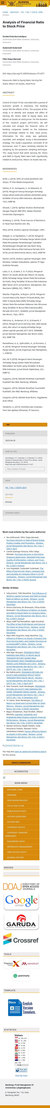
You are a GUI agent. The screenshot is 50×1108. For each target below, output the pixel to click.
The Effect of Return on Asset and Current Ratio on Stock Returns (25, 703)
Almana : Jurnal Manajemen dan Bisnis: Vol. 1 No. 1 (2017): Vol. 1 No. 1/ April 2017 (26, 666)
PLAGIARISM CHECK (16, 841)
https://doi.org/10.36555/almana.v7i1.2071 (25, 73)
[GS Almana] (21, 901)
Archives (14, 12)
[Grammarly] (21, 976)
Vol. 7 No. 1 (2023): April (32, 12)
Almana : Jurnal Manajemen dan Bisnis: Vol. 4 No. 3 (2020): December (25, 630)
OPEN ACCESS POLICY (17, 852)
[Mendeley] (30, 963)
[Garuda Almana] (21, 921)
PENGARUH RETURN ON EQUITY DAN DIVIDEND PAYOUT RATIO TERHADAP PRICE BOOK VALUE (24, 675)
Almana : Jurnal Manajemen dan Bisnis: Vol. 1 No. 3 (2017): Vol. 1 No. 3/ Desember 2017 (26, 695)
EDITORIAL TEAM (14, 789)
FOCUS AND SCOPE (15, 805)
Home (5, 12)
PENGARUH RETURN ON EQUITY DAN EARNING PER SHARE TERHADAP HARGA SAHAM (25, 689)
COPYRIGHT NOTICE (16, 827)
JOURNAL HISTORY (15, 857)
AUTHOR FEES (13, 822)
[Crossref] (21, 938)
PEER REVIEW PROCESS (17, 800)
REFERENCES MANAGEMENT (19, 846)
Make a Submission (21, 763)
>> (22, 745)
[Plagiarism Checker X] (12, 963)
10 (18, 745)
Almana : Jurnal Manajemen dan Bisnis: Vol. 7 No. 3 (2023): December (25, 602)
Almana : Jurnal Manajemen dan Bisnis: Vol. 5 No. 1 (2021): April (25, 546)
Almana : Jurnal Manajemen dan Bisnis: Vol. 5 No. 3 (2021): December (25, 647)
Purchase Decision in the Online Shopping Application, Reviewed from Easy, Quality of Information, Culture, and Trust (25, 557)
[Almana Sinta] (21, 874)
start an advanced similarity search (30, 751)
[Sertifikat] (4, 777)
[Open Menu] (2, 2)
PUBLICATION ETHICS (16, 811)
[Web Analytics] (21, 1070)
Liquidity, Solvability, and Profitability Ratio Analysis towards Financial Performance (26, 717)
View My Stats (21, 1075)
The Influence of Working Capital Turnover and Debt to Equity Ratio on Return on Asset (26, 596)
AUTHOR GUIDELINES (16, 816)
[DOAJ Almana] (21, 886)
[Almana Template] (21, 1007)
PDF (8, 425)
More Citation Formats (16, 469)
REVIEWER (11, 795)
